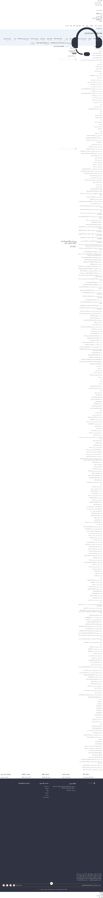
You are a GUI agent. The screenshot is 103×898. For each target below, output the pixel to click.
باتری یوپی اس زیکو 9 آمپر (97, 100)
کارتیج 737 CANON (98, 571)
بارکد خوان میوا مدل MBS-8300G (95, 423)
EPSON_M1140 (98, 117)
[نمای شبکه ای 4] (73, 53)
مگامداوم (100, 739)
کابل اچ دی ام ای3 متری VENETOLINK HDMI (93, 526)
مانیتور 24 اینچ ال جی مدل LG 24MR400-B (93, 617)
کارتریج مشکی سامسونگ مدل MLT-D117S (93, 180)
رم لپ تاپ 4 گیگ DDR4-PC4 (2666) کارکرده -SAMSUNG (90, 266)
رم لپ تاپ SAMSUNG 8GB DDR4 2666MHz (92, 284)
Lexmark (100, 124)
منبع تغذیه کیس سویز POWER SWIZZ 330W (93, 674)
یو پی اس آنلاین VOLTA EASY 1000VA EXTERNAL (91, 759)
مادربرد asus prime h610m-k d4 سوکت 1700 (93, 335)
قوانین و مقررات (46, 797)
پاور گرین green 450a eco (97, 430)
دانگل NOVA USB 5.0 (97, 445)
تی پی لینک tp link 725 (97, 435)
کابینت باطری (99, 366)
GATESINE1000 (98, 48)
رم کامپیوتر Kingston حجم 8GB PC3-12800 (93, 259)
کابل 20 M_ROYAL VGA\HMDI (95, 502)
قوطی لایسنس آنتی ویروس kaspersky (94, 482)
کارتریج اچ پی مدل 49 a (97, 166)
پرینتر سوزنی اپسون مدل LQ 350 (95, 432)
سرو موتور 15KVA (98, 71)
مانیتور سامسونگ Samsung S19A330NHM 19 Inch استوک (90, 633)
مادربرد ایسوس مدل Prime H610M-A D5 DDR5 (92, 342)
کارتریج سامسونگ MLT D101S (96, 175)
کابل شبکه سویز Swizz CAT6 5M (95, 553)
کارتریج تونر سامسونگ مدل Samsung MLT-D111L (92, 168)
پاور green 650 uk (98, 426)
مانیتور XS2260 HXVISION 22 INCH (94, 621)
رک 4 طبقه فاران (98, 370)
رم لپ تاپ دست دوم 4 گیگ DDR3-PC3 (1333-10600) (91, 290)
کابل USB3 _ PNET (98, 517)
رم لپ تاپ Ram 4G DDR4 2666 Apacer (94, 282)
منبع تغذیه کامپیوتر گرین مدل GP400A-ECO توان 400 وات (90, 346)
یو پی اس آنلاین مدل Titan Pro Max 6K (94, 737)
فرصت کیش (99, 64)
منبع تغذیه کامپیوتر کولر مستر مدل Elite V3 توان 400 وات (90, 672)
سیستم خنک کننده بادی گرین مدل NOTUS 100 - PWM (91, 311)
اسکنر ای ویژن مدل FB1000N (96, 75)
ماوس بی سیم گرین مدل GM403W (95, 649)
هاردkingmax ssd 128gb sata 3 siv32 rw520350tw (91, 359)
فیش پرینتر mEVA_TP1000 (96, 155)
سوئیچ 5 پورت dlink (98, 464)
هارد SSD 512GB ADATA (97, 352)
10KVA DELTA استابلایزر (97, 53)
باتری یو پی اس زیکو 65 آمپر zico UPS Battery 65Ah (91, 93)
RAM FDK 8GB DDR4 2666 (96, 189)
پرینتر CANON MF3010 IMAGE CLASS (94, 137)
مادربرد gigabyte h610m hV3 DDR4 (94, 338)
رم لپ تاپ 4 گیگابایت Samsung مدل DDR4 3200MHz (91, 270)
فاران (101, 62)
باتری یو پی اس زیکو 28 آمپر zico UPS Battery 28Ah (91, 88)
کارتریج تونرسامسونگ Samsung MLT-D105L (93, 173)
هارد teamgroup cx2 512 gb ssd (95, 357)
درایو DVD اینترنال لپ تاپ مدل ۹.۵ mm (94, 454)
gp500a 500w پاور (98, 401)
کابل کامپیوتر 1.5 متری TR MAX (95, 560)
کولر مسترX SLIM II (98, 575)
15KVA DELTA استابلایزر (97, 55)
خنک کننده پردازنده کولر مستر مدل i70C (94, 220)
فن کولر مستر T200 (98, 322)
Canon (100, 113)
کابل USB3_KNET (98, 520)
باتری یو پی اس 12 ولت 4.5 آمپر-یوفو (95, 82)
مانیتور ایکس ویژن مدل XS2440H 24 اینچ (94, 628)
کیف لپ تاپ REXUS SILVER (96, 595)
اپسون (101, 131)
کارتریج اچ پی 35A (98, 106)
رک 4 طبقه (100, 368)
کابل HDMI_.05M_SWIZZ (97, 513)
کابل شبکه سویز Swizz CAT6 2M (95, 551)
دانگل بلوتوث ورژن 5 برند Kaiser (95, 447)
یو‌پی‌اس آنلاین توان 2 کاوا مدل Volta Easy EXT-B (92, 765)
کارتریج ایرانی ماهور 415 (97, 569)
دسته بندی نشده (99, 184)
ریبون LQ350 (99, 142)
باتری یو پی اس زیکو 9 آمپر (97, 95)
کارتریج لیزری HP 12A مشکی (96, 177)
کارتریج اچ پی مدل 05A (97, 164)
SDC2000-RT (99, 710)
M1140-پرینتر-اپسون (98, 126)
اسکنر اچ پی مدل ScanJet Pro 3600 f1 (94, 135)
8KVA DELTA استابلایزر (97, 57)
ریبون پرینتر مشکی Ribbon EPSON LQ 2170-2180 (91, 153)
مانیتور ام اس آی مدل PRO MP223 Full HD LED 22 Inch (90, 626)
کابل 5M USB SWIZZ (97, 504)
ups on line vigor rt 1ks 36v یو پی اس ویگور (93, 746)
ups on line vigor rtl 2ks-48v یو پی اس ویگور (93, 748)
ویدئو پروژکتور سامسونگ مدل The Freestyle (93, 690)
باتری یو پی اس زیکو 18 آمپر (96, 86)
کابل (101, 484)
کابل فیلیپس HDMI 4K (97, 557)
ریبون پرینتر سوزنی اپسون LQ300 (95, 146)
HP (101, 120)
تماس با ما (47, 792)
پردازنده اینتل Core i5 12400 (96, 203)
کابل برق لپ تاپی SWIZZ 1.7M (96, 537)
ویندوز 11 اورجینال (98, 692)
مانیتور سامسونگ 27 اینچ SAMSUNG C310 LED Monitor (90, 630)
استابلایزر (100, 51)
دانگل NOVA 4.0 (99, 443)
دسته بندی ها (99, 36)
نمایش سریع (74, 238)
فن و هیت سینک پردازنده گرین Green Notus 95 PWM (91, 326)
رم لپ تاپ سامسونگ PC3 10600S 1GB (94, 299)
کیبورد (101, 577)
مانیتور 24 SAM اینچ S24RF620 (95, 615)
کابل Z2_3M (99, 524)
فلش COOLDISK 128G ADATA (95, 477)
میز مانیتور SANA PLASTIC (96, 683)
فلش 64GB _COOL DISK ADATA (95, 475)
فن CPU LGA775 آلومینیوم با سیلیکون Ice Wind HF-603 (90, 313)
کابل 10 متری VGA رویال (97, 500)
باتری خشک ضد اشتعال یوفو (96, 80)
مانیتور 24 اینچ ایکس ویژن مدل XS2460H (94, 619)
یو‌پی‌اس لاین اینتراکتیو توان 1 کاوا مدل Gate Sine (92, 769)
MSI (101, 390)
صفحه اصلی (46, 786)
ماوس (101, 644)
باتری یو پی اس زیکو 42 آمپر (96, 91)
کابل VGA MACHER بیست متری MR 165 (93, 522)
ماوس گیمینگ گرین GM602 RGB (95, 660)
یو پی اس (100, 699)
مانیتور (100, 602)
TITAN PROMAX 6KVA (97, 728)
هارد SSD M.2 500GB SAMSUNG (95, 354)
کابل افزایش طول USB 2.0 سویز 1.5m (94, 531)
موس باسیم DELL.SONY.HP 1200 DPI (94, 679)
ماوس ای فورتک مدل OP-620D (95, 646)
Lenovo (100, 383)
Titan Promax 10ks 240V (97, 406)
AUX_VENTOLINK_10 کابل (96, 399)
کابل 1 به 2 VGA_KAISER (96, 493)
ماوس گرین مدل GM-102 (97, 658)
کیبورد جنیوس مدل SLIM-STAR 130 (94, 580)
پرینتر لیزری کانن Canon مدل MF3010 (94, 140)
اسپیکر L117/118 (98, 412)
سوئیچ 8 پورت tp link (98, 466)
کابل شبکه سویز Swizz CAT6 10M (95, 549)
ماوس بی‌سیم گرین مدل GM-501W (95, 651)
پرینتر (101, 111)
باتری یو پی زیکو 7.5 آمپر (97, 97)
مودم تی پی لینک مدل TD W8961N (95, 677)
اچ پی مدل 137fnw (98, 133)
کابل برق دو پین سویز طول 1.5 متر (95, 533)
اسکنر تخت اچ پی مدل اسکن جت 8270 (94, 421)
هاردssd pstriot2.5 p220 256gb (96, 363)
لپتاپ (101, 379)
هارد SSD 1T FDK (98, 688)
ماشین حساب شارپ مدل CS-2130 (95, 600)
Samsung (100, 128)
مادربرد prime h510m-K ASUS (96, 340)
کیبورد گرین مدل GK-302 (97, 584)
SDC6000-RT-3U (98, 714)
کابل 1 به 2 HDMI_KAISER (96, 491)
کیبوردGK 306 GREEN (97, 591)
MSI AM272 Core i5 (98, 403)
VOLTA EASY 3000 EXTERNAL (95, 752)
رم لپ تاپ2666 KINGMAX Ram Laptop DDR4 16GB (91, 305)
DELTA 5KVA (99, 68)
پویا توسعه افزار (99, 717)
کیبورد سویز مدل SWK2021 (96, 582)
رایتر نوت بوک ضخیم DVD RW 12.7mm (94, 456)
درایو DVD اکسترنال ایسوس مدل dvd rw (94, 449)
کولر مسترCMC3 (98, 573)
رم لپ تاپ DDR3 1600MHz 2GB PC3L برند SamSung (91, 273)
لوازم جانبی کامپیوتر (98, 392)
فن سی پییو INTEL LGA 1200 (96, 318)
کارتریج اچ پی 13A (98, 157)
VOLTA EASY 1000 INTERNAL (95, 750)
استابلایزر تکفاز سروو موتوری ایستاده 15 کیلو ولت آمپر (91, 59)
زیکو (101, 104)
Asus (101, 381)
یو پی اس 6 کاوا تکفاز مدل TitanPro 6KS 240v (93, 734)
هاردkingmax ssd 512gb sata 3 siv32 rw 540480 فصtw (90, 361)
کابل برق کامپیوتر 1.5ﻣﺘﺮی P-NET (95, 535)
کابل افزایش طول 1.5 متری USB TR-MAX (93, 528)
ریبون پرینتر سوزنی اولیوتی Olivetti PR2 (94, 148)
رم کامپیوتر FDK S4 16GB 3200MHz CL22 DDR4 (91, 257)
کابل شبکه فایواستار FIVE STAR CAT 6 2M (93, 555)
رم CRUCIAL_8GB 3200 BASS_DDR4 (94, 224)
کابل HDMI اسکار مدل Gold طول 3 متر (94, 506)
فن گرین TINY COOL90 (97, 324)
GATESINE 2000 (98, 741)
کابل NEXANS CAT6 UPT (96, 515)
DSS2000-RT (99, 706)
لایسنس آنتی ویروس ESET (96, 331)
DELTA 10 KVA (99, 66)
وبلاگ (48, 790)
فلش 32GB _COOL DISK (97, 473)
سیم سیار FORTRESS (97, 468)
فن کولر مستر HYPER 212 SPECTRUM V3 (93, 320)
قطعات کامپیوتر (99, 186)
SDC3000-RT (99, 712)
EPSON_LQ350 (98, 115)
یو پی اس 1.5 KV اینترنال (97, 719)
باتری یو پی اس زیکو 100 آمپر (96, 84)
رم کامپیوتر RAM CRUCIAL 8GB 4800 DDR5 (92, 261)
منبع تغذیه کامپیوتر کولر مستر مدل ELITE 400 (93, 670)
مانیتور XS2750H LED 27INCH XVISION (93, 624)
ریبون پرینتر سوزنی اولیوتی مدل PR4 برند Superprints (91, 151)
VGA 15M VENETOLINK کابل (96, 408)
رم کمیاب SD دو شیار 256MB (96, 264)
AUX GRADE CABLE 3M (96, 397)
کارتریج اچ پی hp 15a (98, 162)
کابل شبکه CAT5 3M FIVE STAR (95, 546)
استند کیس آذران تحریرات (97, 415)
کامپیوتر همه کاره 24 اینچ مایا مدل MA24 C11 (93, 608)
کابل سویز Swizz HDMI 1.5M (96, 386)
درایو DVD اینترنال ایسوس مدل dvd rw (94, 451)
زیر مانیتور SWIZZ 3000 (97, 462)
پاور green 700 (99, 428)
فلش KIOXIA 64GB (98, 480)
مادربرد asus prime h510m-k (96, 333)
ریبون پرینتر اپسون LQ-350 (96, 144)
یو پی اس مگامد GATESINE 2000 (95, 108)
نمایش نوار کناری (71, 50)
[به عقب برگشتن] (100, 30)
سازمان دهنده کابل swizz (97, 486)
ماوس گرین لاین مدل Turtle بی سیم (95, 655)
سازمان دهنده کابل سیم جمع (96, 488)
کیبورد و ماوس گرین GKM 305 (96, 375)
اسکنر (101, 73)
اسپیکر (100, 410)
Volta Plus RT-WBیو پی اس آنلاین (95, 757)
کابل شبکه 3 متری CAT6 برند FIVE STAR (93, 544)
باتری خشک (100, 77)
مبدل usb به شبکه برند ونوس (96, 664)
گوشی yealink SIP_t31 (97, 597)
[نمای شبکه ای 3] (74, 53)
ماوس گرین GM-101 (98, 653)
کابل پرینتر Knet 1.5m (97, 540)
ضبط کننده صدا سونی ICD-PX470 (95, 471)
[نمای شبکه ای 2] (75, 53)
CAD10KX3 (99, 703)
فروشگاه (47, 788)
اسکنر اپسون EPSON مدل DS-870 (95, 417)
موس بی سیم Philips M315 (96, 681)
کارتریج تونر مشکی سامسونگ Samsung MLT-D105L (91, 171)
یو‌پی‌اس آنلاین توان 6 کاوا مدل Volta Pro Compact (92, 767)
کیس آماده (100, 377)
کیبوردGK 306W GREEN (97, 593)
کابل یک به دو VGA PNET (97, 564)
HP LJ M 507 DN (98, 122)
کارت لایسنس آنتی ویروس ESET (95, 566)
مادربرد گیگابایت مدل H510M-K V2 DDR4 (93, 344)
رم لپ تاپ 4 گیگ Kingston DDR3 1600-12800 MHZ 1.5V (90, 268)
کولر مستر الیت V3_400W (96, 329)
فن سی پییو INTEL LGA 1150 (96, 315)
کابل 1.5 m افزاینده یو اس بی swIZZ (95, 495)
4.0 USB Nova (99, 395)
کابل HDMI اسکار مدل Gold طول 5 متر (94, 508)
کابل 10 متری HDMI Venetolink (95, 497)
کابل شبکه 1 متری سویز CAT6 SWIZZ (94, 542)
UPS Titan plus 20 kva (97, 732)
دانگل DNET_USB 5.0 (97, 182)
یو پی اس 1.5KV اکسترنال (97, 721)
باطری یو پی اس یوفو (98, 102)
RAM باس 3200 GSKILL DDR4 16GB (94, 191)
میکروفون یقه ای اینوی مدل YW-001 (94, 686)
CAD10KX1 (99, 701)
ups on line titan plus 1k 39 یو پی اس (94, 730)
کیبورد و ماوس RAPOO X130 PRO (95, 589)
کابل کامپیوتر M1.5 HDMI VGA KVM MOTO (93, 562)
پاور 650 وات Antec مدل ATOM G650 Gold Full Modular (90, 201)
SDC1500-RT (99, 708)
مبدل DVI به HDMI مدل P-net (96, 662)
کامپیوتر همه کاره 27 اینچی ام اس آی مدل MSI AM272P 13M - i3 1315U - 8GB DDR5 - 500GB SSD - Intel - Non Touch (90, 612)
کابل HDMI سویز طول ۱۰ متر (96, 511)
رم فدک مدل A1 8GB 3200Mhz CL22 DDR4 (93, 251)
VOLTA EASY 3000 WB (97, 755)
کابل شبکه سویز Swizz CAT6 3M (95, 388)
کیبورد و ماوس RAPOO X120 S (95, 586)
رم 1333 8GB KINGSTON (96, 222)
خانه (75, 46)
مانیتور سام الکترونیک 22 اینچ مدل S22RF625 (93, 642)
